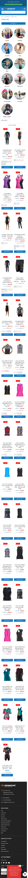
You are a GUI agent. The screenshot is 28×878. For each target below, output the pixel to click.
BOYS (20, 71)
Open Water (3, 849)
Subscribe (5, 873)
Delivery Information (5, 822)
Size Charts (3, 826)
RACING (7, 40)
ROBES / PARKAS (7, 116)
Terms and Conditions (6, 820)
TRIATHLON (19, 86)
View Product (7, 167)
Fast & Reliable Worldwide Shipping (14, 4)
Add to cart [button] (7, 775)
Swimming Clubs (5, 851)
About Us (3, 814)
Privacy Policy (4, 818)
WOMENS (7, 56)
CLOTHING (19, 101)
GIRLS (20, 56)
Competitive (3, 841)
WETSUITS (7, 86)
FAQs (2, 810)
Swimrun (3, 847)
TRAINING (20, 40)
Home (2, 16)
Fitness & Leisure (4, 843)
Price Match (3, 830)
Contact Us (3, 812)
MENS (7, 71)
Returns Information (5, 824)
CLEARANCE (7, 16)
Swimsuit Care (4, 828)
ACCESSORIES (7, 101)
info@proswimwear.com (14, 1)
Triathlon (3, 845)
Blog (2, 832)
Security (3, 816)
